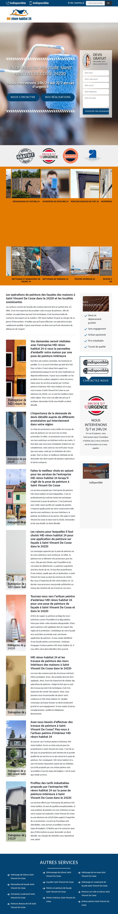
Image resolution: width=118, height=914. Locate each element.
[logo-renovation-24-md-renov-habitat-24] (19, 14)
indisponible (18, 3)
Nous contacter (23, 97)
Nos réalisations (58, 97)
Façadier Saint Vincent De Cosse (60, 882)
